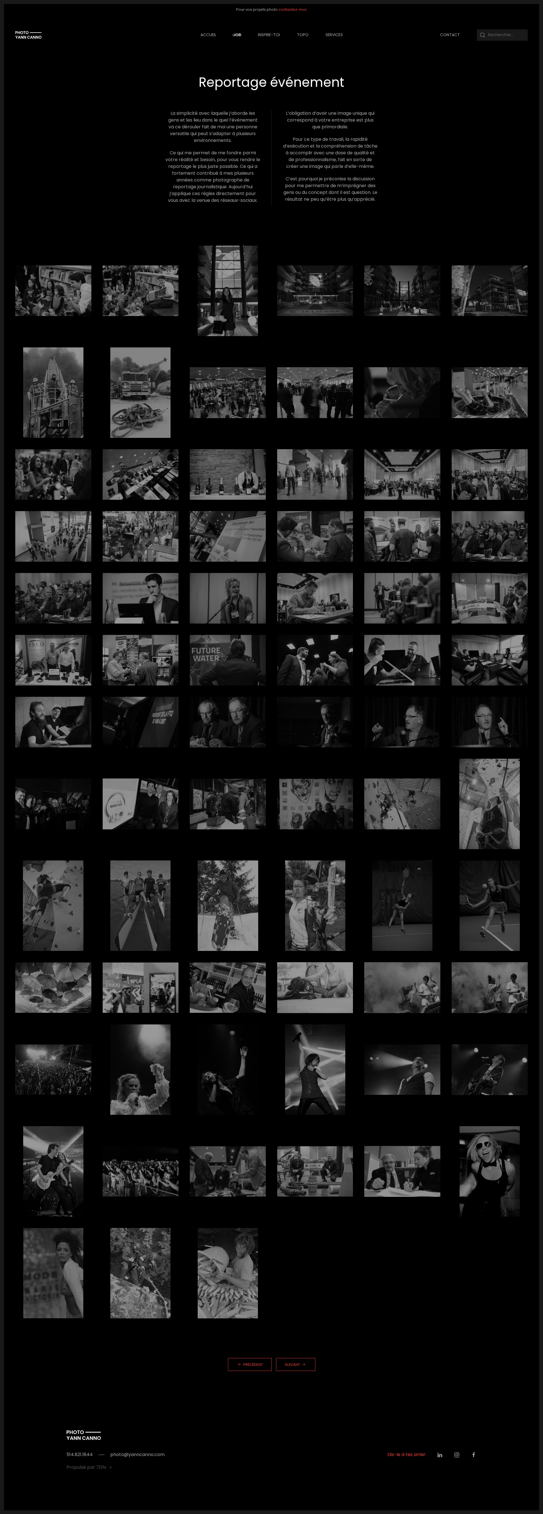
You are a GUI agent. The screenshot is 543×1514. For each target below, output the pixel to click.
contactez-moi (292, 9)
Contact (450, 35)
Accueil (208, 35)
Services (334, 35)
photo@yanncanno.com (137, 1454)
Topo (303, 35)
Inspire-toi (269, 35)
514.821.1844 (79, 1454)
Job (237, 35)
